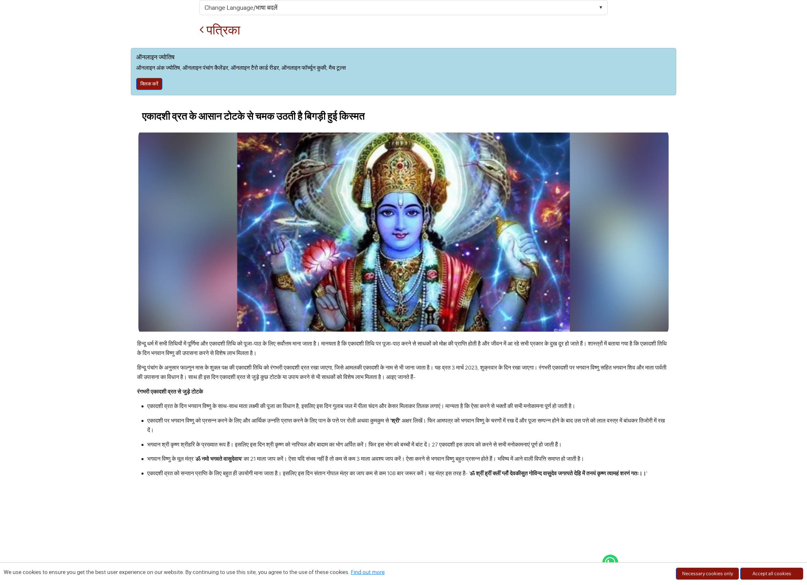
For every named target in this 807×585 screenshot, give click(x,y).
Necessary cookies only (707, 573)
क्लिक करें (149, 84)
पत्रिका (222, 30)
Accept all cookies (771, 573)
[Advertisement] (403, 537)
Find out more (368, 572)
